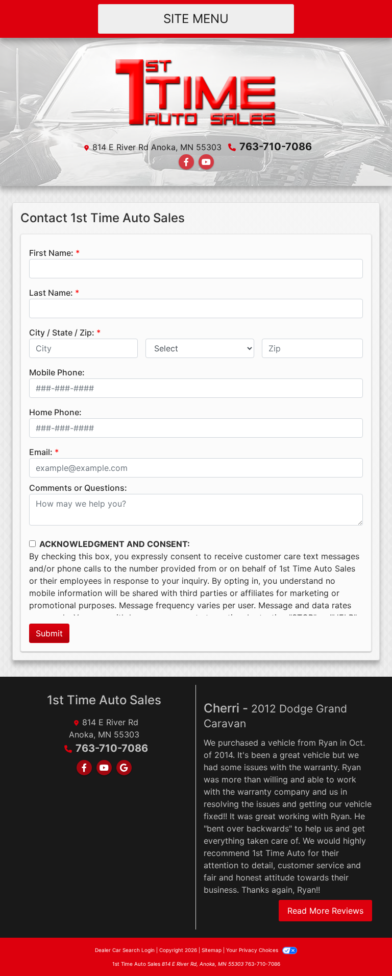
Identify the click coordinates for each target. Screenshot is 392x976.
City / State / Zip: (61, 332)
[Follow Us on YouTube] (206, 162)
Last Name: (51, 293)
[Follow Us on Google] (124, 767)
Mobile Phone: (57, 372)
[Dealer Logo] (196, 91)
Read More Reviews (325, 911)
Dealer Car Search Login (125, 950)
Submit (49, 633)
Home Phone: (55, 412)
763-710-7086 (275, 146)
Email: (41, 452)
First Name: (51, 253)
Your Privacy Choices (253, 950)
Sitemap (212, 950)
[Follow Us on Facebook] (186, 162)
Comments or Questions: (78, 488)
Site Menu (196, 18)
